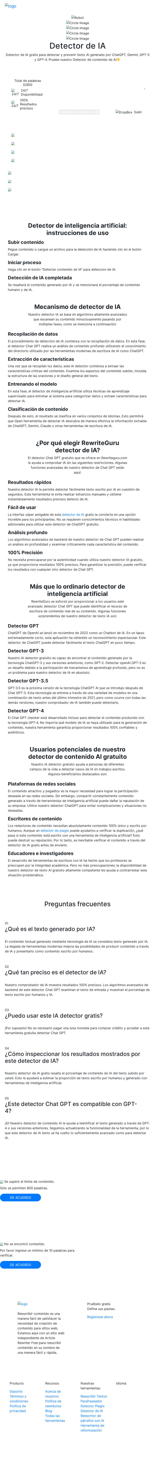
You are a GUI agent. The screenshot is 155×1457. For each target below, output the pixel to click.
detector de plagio (55, 830)
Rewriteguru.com (70, 1450)
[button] (147, 6)
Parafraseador (91, 1401)
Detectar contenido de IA (79, 112)
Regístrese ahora (100, 1317)
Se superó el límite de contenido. (29, 1181)
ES (121, 1393)
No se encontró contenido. (24, 1244)
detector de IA (73, 514)
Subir (138, 112)
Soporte (16, 1391)
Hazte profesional (18, 199)
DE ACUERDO (20, 1197)
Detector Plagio (93, 1406)
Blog (48, 1411)
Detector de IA (92, 1411)
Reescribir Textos (94, 1396)
